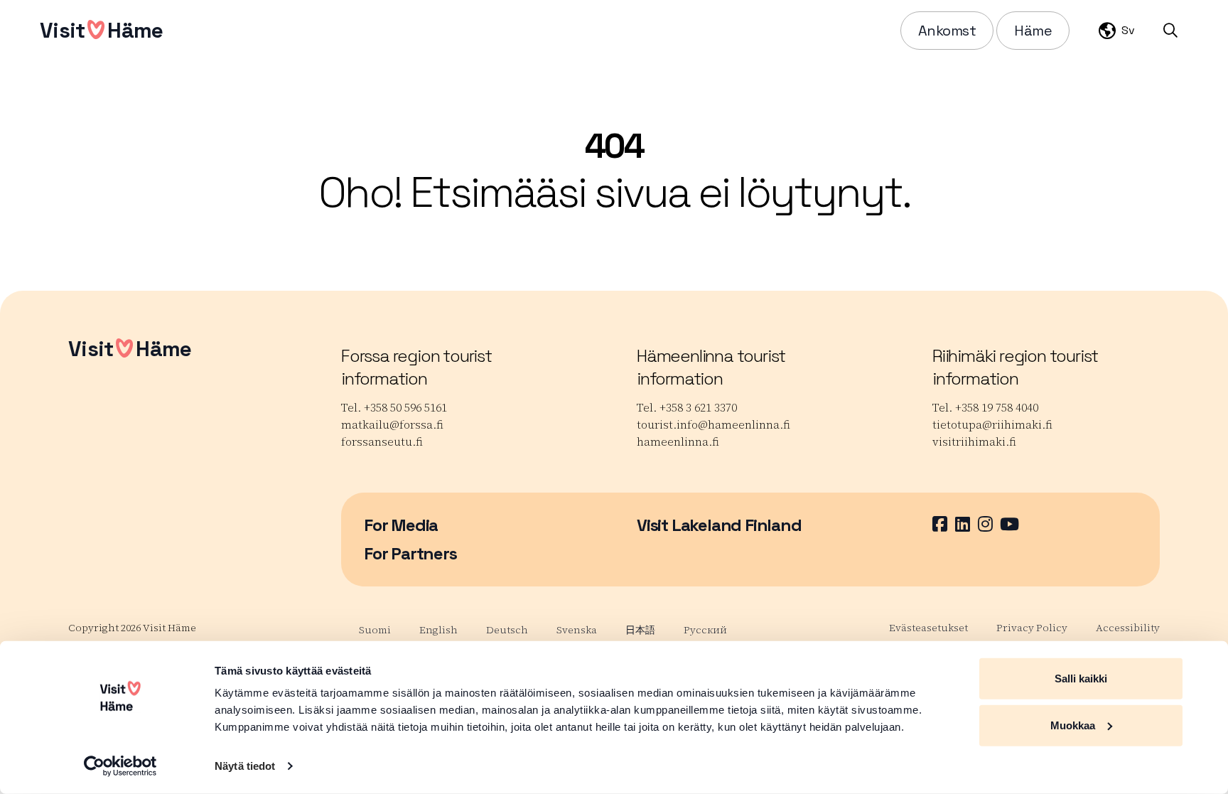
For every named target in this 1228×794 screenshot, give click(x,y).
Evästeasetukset (928, 628)
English (438, 630)
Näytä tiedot (245, 766)
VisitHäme (101, 30)
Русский (705, 630)
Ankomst (947, 30)
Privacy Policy (1031, 628)
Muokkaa (1072, 725)
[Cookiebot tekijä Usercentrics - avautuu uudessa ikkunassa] (120, 766)
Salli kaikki (1081, 678)
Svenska (576, 630)
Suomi (375, 630)
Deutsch (507, 630)
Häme (1033, 30)
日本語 (640, 630)
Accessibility (1128, 628)
